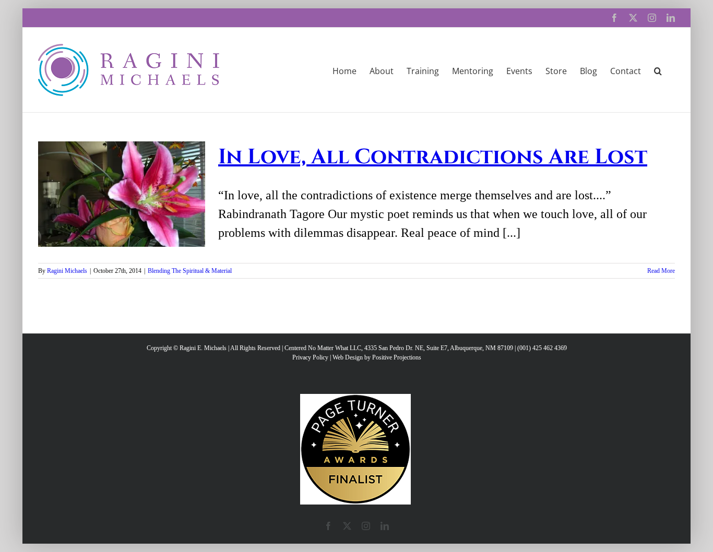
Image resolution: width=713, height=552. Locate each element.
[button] (658, 70)
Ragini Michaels (67, 270)
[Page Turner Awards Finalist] (355, 398)
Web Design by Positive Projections (376, 357)
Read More (661, 270)
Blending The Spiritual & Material (190, 270)
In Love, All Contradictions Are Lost (432, 157)
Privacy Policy (310, 357)
